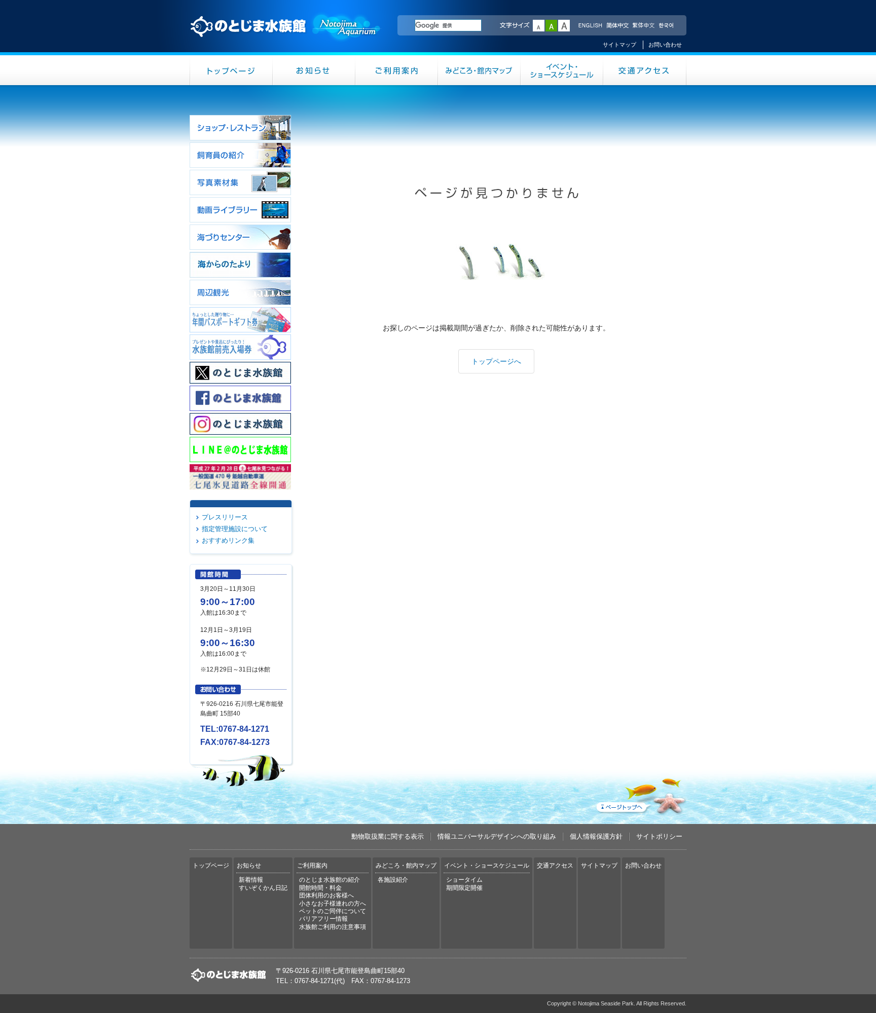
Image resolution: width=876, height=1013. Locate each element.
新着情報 (251, 879)
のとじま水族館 (286, 36)
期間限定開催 (464, 887)
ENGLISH (590, 26)
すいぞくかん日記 (263, 887)
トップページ (231, 70)
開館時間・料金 (320, 887)
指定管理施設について (235, 529)
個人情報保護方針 (596, 836)
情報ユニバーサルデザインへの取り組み (496, 836)
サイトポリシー (659, 836)
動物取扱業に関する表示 (387, 836)
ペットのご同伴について (332, 911)
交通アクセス (644, 70)
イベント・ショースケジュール (562, 70)
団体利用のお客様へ (326, 895)
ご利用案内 (396, 70)
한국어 (667, 26)
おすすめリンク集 (228, 540)
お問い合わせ (665, 45)
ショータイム (464, 879)
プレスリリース (225, 517)
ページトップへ (640, 794)
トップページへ (496, 361)
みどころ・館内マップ (479, 70)
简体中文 (617, 26)
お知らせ (314, 70)
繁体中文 (643, 26)
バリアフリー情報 (323, 918)
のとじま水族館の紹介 (329, 879)
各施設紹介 (393, 879)
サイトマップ (619, 45)
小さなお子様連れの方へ (332, 903)
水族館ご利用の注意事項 (332, 926)
